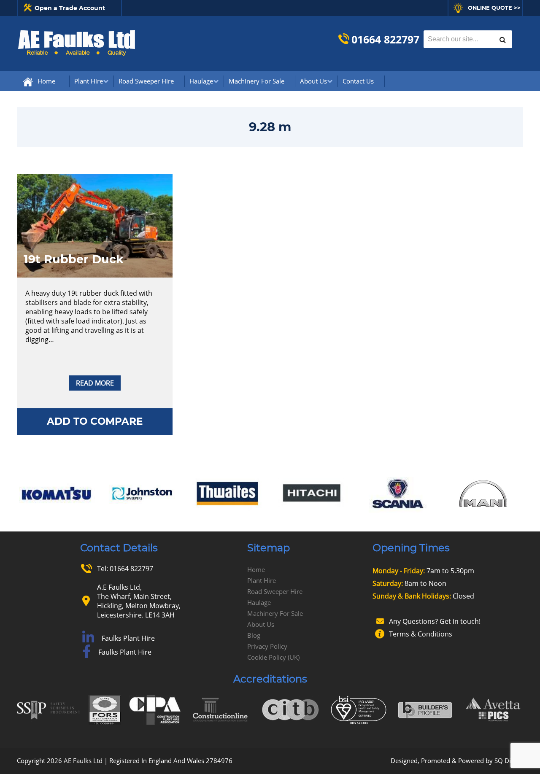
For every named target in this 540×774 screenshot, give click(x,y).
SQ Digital (508, 760)
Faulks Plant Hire (128, 638)
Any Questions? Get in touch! (435, 621)
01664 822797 (385, 39)
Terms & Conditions (420, 634)
